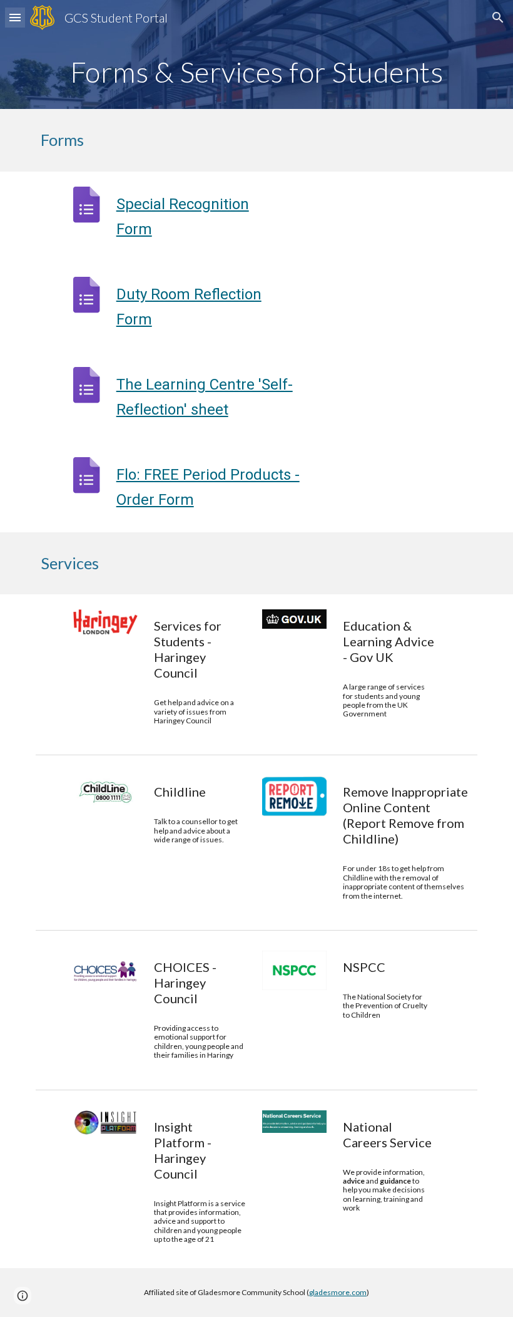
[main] (256, 72)
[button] (15, 17)
